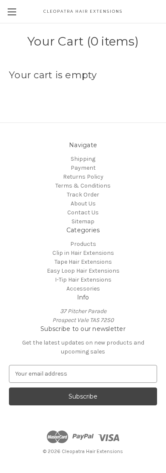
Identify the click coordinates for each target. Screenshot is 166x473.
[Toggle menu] (11, 11)
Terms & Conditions (83, 185)
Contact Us (83, 212)
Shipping (83, 158)
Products (83, 244)
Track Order (83, 194)
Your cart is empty (53, 75)
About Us (83, 203)
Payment (83, 167)
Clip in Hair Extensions (83, 252)
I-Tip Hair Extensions (83, 279)
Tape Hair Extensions (83, 261)
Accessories (83, 288)
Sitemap (83, 221)
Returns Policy (83, 176)
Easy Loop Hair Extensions (83, 270)
